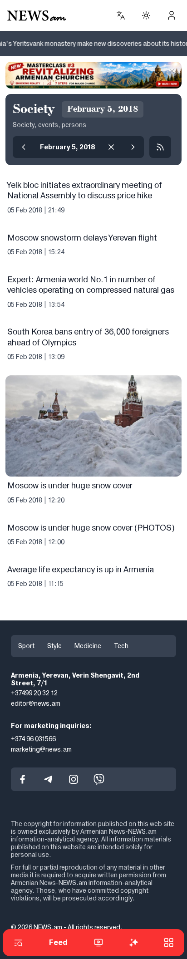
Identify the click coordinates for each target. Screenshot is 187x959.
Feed (58, 942)
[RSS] (160, 147)
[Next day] (133, 147)
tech (121, 645)
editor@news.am (35, 703)
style (54, 645)
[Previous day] (23, 147)
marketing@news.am (41, 749)
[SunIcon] (146, 15)
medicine (87, 645)
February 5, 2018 (67, 147)
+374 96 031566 (33, 739)
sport (26, 645)
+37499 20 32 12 (34, 693)
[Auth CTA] (172, 15)
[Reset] (111, 147)
